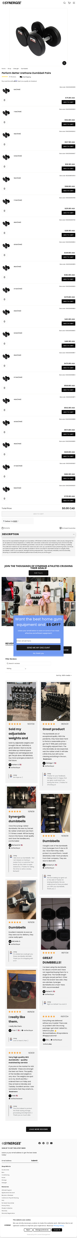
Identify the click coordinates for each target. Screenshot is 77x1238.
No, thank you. (38, 653)
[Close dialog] (61, 584)
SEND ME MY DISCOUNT (38, 647)
